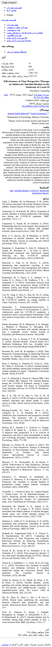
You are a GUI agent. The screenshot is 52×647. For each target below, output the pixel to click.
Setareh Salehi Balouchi (18, 113)
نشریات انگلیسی (14, 35)
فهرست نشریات (14, 7)
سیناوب (4, 644)
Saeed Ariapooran (39, 113)
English (10, 15)
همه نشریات (12, 25)
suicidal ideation (22, 190)
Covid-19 (34, 190)
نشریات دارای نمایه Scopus (19, 40)
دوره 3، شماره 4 (41, 95)
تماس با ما (11, 10)
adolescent (44, 190)
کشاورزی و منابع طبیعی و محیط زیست (25, 32)
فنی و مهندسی (13, 30)
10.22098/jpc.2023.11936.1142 (35, 106)
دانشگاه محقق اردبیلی (17, 52)
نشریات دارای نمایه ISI (17, 38)
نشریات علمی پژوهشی (17, 27)
